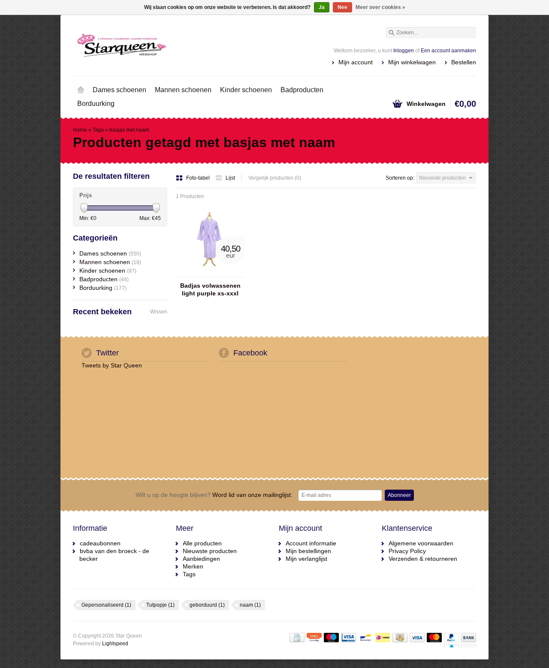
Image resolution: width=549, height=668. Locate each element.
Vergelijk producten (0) (274, 178)
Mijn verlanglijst (306, 558)
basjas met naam (129, 130)
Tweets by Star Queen (111, 365)
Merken (193, 566)
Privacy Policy (407, 551)
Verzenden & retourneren (423, 558)
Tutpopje (160, 605)
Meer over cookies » (380, 7)
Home (80, 90)
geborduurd (207, 605)
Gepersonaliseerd (106, 605)
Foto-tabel (198, 178)
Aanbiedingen (201, 558)
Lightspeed (115, 644)
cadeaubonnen (100, 543)
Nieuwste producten (210, 551)
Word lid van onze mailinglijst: (214, 494)
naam (250, 605)
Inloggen (403, 51)
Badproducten (302, 89)
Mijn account (355, 62)
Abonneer (399, 495)
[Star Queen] (173, 45)
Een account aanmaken (448, 51)
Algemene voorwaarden (421, 543)
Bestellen (463, 62)
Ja (322, 7)
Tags (98, 130)
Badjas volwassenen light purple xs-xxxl (210, 289)
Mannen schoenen (183, 89)
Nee (342, 7)
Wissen (158, 312)
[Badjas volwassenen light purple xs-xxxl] (210, 273)
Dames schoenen (119, 89)
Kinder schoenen (246, 89)
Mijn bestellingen (308, 551)
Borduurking (96, 103)
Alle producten (202, 543)
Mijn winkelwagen (412, 62)
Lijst (230, 178)
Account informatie (311, 543)
